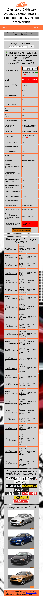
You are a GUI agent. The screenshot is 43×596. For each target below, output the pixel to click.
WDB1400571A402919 (11, 318)
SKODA (22, 300)
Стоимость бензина (12, 33)
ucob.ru (12, 591)
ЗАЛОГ (24, 224)
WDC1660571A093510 (11, 403)
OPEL (21, 259)
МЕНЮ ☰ (37, 27)
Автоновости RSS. (31, 593)
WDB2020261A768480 (11, 429)
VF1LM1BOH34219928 (11, 335)
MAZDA (22, 275)
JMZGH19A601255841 (11, 274)
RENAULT (22, 292)
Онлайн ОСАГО (26, 85)
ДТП (30, 223)
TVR (23, 146)
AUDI (23, 359)
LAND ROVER (21, 454)
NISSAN (22, 283)
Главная (5, 27)
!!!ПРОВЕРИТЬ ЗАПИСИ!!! (29, 79)
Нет (24, 74)
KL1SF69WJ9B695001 (11, 440)
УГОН (25, 223)
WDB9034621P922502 (11, 463)
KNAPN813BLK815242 (11, 343)
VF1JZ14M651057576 (11, 290)
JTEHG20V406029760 (11, 326)
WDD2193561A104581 (11, 265)
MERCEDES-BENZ (22, 250)
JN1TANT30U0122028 (11, 282)
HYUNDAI (22, 421)
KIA (24, 344)
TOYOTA (22, 327)
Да (36, 72)
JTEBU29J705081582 (11, 369)
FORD (21, 353)
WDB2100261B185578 (11, 249)
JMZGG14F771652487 (11, 412)
